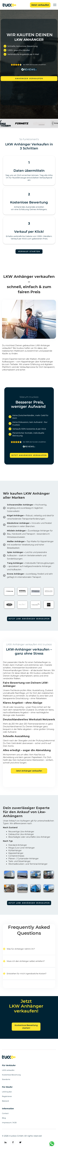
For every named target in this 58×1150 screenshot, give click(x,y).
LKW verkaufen (8, 1070)
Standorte (6, 1079)
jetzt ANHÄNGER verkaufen (29, 455)
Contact (5, 1113)
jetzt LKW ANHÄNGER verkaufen (29, 619)
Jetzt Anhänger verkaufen (29, 771)
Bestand (5, 1101)
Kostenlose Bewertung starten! (26, 1026)
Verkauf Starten (29, 251)
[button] (55, 5)
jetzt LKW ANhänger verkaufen (29, 903)
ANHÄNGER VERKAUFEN (29, 78)
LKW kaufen (7, 1092)
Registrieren (7, 1096)
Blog (4, 1118)
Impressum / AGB (9, 1123)
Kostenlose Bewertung (11, 1075)
